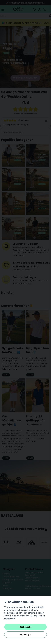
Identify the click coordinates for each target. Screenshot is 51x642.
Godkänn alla (25, 627)
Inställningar (25, 634)
